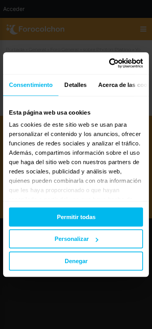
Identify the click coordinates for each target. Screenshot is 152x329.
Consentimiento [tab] (31, 84)
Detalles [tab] (75, 84)
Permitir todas (76, 217)
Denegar (76, 261)
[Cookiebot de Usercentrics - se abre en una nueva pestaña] (109, 63)
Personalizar (72, 238)
